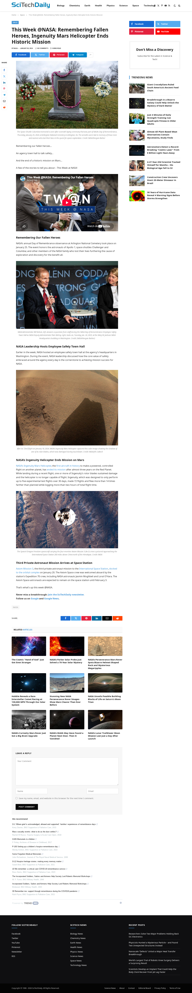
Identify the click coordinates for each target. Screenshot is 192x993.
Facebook (16, 933)
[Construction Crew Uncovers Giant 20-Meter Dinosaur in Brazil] (137, 180)
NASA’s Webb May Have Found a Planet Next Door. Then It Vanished (66, 736)
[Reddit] (4, 107)
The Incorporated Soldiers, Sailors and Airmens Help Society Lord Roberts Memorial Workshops (51, 876)
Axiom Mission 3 (24, 568)
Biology (61, 5)
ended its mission (56, 469)
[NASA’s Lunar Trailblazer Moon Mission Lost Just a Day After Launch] (105, 719)
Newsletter (17, 951)
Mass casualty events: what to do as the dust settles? (34, 832)
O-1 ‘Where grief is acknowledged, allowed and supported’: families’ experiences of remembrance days (54, 824)
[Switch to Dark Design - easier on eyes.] (174, 5)
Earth (87, 5)
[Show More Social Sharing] (90, 54)
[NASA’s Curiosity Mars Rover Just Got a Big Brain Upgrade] (29, 719)
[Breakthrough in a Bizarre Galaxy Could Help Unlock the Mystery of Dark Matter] (137, 103)
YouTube (16, 942)
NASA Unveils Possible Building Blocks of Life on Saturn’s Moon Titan (104, 699)
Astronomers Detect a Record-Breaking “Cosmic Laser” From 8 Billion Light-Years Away (163, 149)
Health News (76, 947)
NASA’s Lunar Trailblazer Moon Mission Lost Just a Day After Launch (104, 736)
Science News (76, 956)
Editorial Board (144, 988)
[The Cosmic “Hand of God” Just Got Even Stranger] (29, 646)
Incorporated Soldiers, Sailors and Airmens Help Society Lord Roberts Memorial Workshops (49, 884)
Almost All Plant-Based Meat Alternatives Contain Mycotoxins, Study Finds (162, 134)
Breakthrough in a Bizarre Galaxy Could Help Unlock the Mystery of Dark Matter (163, 102)
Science (123, 5)
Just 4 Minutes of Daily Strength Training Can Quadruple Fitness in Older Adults (161, 119)
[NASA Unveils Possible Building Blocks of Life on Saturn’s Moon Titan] (105, 683)
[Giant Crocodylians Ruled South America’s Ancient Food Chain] (137, 88)
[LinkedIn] (4, 82)
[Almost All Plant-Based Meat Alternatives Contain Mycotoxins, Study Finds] (137, 135)
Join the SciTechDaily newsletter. (66, 594)
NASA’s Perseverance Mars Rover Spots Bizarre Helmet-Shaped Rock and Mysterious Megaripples (105, 664)
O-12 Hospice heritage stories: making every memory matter (36, 861)
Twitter (15, 938)
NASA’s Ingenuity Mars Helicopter (33, 465)
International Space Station (93, 568)
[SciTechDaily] (31, 5)
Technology (150, 5)
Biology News (76, 933)
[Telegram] (4, 94)
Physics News (76, 951)
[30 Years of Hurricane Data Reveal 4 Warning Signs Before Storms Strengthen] (137, 196)
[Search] (179, 6)
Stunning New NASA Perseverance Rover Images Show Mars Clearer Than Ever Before (65, 700)
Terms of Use (175, 988)
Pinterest (16, 947)
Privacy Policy (160, 988)
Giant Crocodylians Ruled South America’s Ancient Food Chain (163, 87)
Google (35, 598)
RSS (13, 956)
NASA (15, 607)
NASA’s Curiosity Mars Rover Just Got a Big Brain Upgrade (29, 734)
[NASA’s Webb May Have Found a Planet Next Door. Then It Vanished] (67, 719)
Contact (131, 988)
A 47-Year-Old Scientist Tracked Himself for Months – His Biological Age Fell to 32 (163, 165)
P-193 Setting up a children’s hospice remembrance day (35, 847)
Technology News (78, 965)
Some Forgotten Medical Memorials (26, 854)
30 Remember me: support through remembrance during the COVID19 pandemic (44, 891)
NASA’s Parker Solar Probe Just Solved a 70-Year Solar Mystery (66, 661)
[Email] (4, 101)
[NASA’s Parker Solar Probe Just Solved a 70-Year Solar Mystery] (67, 646)
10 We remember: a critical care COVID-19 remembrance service (38, 869)
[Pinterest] (4, 88)
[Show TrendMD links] (121, 903)
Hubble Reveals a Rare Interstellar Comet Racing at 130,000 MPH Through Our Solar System (28, 700)
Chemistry (74, 5)
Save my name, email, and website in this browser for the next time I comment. (56, 798)
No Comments (42, 48)
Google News (51, 598)
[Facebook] (4, 70)
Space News (76, 960)
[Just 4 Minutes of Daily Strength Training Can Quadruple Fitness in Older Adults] (137, 118)
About (122, 988)
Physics (111, 5)
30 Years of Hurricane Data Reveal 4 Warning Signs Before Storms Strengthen (163, 195)
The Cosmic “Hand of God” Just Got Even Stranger (28, 661)
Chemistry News (78, 938)
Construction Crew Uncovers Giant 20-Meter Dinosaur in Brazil (162, 180)
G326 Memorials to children (23, 839)
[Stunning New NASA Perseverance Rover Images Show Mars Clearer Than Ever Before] (67, 683)
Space (135, 5)
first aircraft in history (68, 465)
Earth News (75, 942)
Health (98, 5)
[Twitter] (4, 76)
